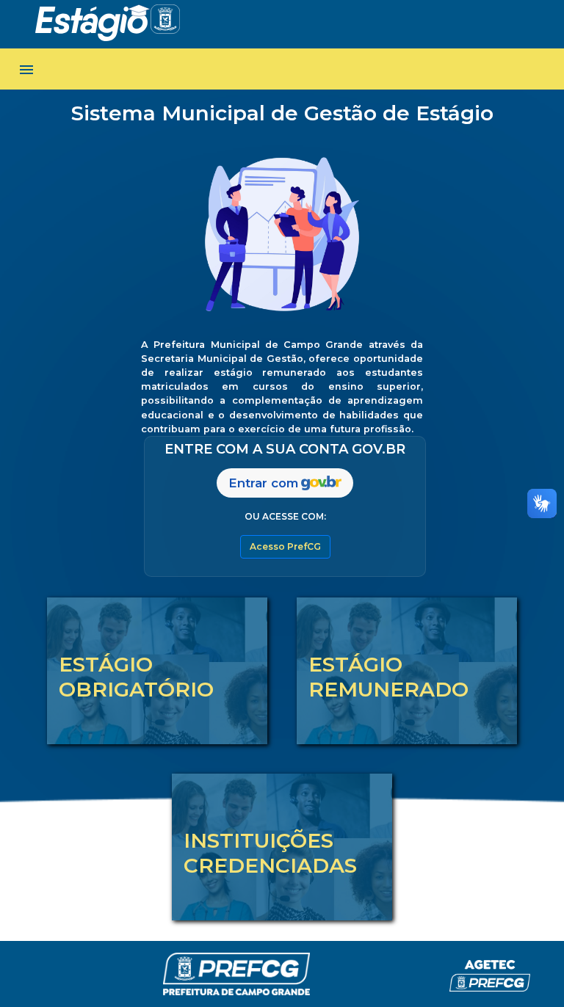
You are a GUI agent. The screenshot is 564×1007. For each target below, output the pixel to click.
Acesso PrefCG (285, 546)
